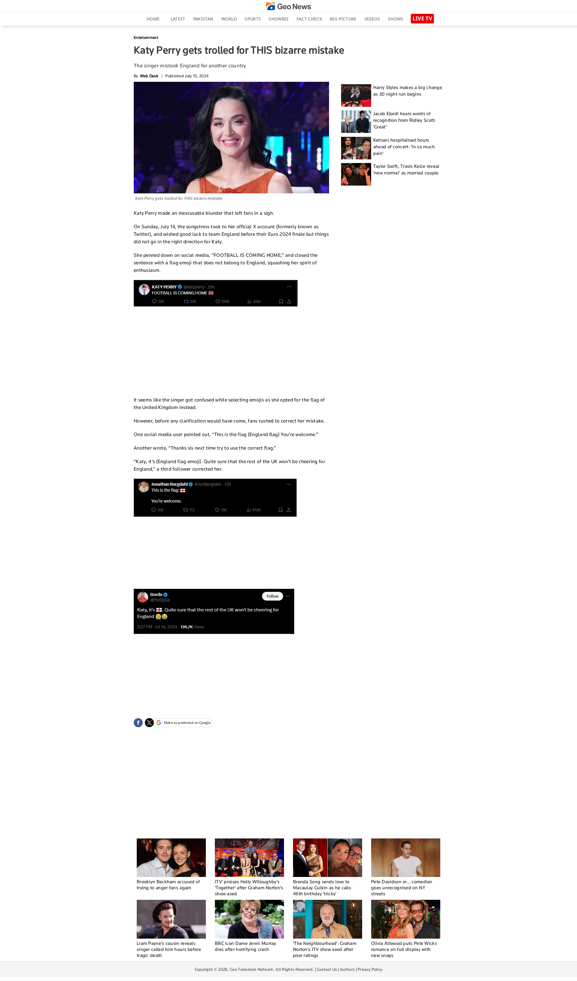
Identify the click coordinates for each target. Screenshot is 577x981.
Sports (253, 19)
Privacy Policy (370, 969)
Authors (347, 969)
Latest (178, 19)
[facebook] (138, 722)
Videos (372, 19)
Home (153, 19)
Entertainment (146, 37)
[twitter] (149, 722)
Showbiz (278, 19)
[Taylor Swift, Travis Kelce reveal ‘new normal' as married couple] (356, 174)
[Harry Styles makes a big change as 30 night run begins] (356, 95)
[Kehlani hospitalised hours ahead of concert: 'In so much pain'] (356, 148)
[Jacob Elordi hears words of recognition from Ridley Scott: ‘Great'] (356, 121)
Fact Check (309, 19)
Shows (396, 19)
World (229, 19)
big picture (343, 19)
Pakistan (203, 19)
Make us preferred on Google (187, 723)
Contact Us (327, 969)
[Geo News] (288, 6)
